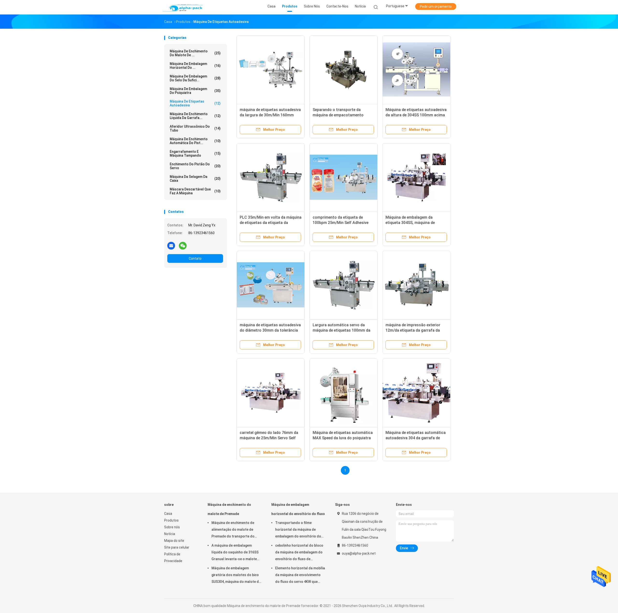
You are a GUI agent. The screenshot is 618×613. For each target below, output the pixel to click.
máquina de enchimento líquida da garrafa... (195, 116)
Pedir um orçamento (436, 6)
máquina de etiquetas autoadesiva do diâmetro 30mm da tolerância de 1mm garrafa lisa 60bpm (270, 330)
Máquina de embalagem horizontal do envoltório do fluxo (298, 509)
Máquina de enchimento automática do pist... (195, 141)
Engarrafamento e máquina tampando (195, 153)
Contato (195, 258)
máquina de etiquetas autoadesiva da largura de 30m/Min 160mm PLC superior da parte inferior (270, 115)
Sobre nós (172, 527)
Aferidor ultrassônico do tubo (195, 128)
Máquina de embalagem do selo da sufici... (195, 78)
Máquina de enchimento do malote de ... (195, 53)
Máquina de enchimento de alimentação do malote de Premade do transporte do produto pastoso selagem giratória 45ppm (232, 530)
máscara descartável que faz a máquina (195, 191)
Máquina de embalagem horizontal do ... (195, 66)
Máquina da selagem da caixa (195, 178)
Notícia (169, 534)
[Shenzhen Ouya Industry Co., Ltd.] (183, 7)
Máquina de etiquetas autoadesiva (195, 103)
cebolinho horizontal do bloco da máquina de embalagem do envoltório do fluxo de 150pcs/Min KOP (299, 552)
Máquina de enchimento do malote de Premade (229, 509)
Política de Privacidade (173, 557)
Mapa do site (174, 541)
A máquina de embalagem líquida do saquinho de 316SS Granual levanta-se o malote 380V (235, 552)
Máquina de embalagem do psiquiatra (195, 91)
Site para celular (176, 547)
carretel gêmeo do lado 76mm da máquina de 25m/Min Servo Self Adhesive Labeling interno (269, 438)
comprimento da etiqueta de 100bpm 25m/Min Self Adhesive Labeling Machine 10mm (340, 222)
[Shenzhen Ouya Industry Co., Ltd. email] (171, 245)
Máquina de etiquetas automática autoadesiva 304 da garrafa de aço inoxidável (416, 438)
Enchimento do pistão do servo (195, 166)
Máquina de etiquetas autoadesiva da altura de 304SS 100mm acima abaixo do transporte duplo (416, 115)
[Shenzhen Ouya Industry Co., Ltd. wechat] (183, 245)
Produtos (171, 520)
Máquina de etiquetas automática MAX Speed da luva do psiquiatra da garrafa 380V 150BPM (343, 438)
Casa (168, 513)
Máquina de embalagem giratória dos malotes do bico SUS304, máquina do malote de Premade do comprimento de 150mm (236, 575)
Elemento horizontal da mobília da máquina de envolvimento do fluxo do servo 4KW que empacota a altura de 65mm (300, 575)
